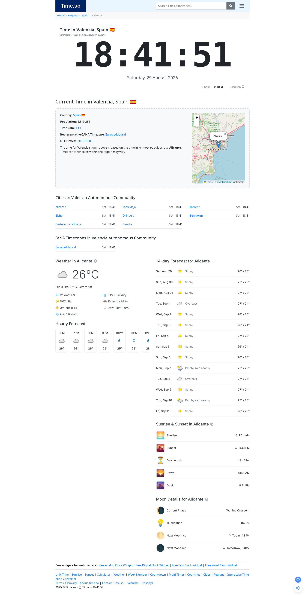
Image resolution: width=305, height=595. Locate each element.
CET (78, 128)
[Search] (230, 6)
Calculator (103, 574)
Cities (207, 574)
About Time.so (89, 583)
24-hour (218, 86)
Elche (58, 215)
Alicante (60, 207)
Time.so (70, 6)
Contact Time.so (113, 583)
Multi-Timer (176, 574)
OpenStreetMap (224, 181)
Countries (193, 574)
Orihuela (128, 215)
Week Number (137, 574)
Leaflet (209, 181)
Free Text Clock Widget (187, 565)
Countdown (158, 574)
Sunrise (77, 574)
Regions (73, 15)
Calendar (133, 583)
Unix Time (62, 574)
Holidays (147, 583)
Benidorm (196, 215)
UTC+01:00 (84, 141)
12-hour (205, 86)
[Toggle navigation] (242, 6)
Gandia (127, 224)
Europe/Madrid (115, 134)
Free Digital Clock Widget (152, 565)
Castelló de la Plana (68, 224)
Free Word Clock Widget (221, 565)
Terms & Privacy (66, 583)
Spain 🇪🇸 (79, 115)
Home (60, 15)
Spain (85, 15)
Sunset (89, 574)
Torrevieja (129, 207)
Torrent (195, 207)
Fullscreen (236, 86)
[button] (218, 144)
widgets (67, 565)
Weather (119, 574)
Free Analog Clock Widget (115, 565)
